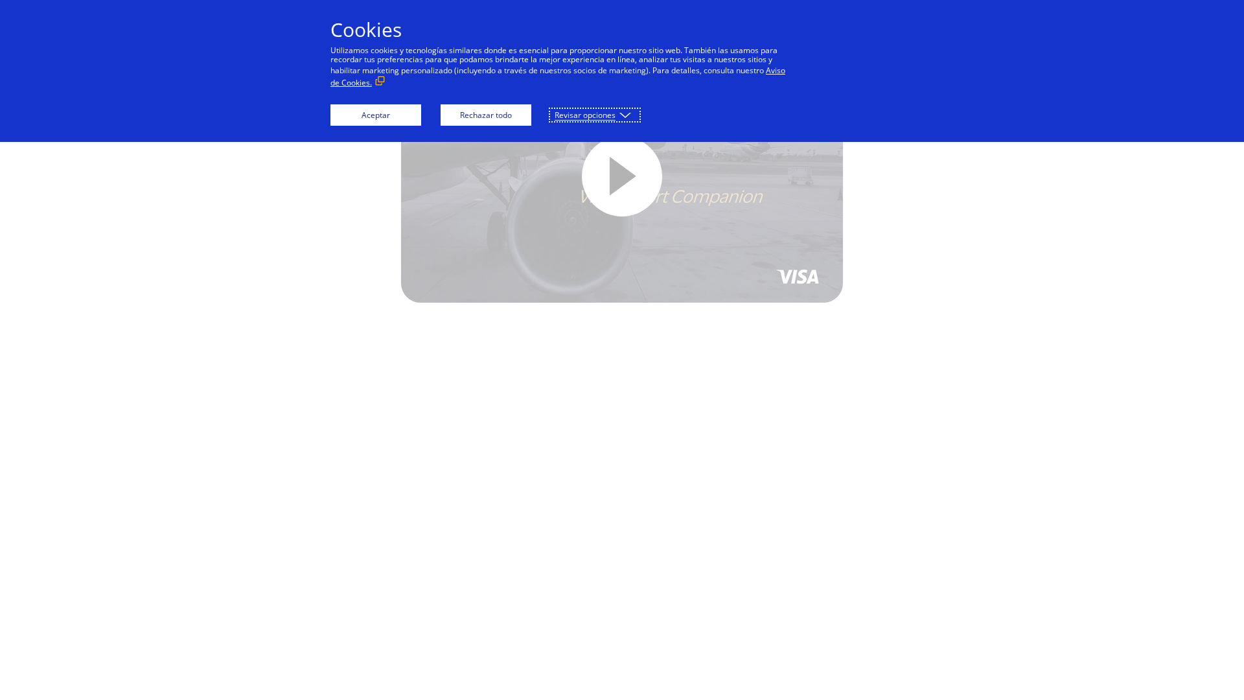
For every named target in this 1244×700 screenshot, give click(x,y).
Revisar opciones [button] (585, 115)
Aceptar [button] (376, 115)
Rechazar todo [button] (486, 115)
